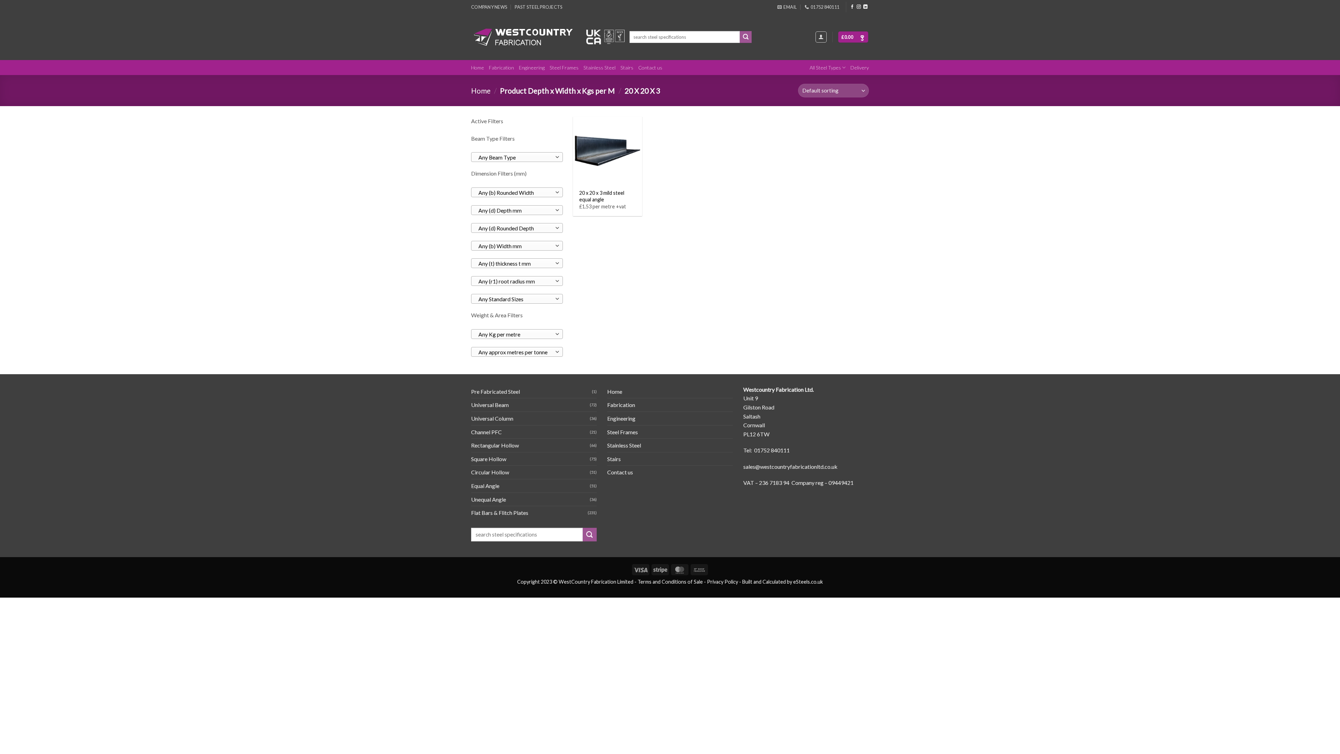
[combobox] (517, 157)
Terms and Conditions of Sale (670, 582)
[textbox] (515, 157)
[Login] (821, 37)
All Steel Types (825, 68)
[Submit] (746, 37)
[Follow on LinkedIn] (865, 7)
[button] (853, 37)
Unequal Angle (488, 499)
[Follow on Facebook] (852, 7)
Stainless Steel (599, 68)
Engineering (532, 68)
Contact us (650, 68)
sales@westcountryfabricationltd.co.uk (790, 466)
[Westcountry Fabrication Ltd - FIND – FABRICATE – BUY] (523, 37)
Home (477, 68)
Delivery (859, 68)
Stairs (626, 68)
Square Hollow (488, 459)
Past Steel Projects (538, 7)
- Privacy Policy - (722, 582)
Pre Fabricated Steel (495, 391)
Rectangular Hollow (495, 445)
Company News (489, 7)
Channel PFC (486, 432)
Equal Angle (485, 485)
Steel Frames (564, 68)
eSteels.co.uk (808, 582)
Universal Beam (490, 404)
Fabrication (501, 68)
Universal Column (492, 418)
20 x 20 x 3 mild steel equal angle (601, 196)
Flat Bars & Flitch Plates (499, 512)
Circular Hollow (490, 472)
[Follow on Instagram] (859, 7)
